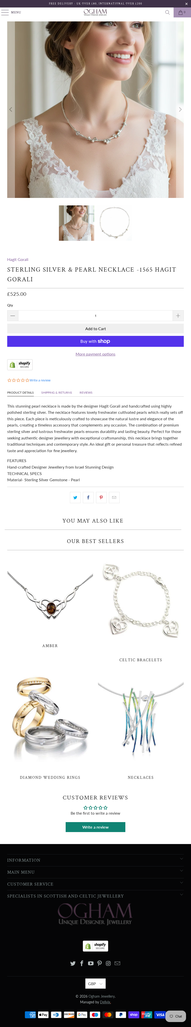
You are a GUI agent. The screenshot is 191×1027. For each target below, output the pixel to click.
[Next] (180, 109)
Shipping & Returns (56, 392)
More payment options (95, 354)
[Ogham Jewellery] (95, 12)
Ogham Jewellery (102, 996)
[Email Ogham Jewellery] (117, 963)
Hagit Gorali (17, 259)
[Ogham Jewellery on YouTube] (91, 963)
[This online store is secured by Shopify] (20, 368)
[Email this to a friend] (114, 497)
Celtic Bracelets (141, 608)
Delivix (105, 1002)
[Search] (167, 12)
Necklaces (141, 725)
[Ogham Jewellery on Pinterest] (99, 963)
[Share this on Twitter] (75, 497)
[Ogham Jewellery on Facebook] (82, 963)
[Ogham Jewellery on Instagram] (108, 963)
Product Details (20, 392)
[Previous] (11, 109)
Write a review (95, 827)
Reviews (86, 392)
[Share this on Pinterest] (101, 497)
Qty (10, 305)
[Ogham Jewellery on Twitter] (73, 963)
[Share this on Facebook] (88, 497)
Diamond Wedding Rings (50, 725)
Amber (50, 600)
